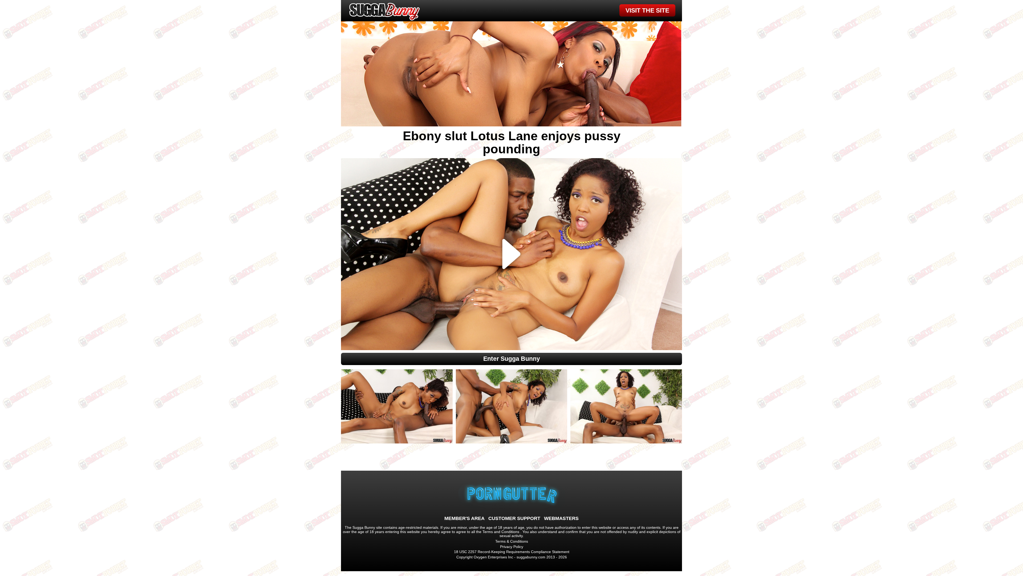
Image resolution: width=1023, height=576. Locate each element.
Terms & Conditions (511, 541)
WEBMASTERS (561, 518)
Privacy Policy (511, 547)
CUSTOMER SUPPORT (514, 518)
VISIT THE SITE (647, 10)
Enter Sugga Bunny (511, 358)
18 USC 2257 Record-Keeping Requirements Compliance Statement (511, 552)
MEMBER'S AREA (464, 518)
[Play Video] (512, 254)
